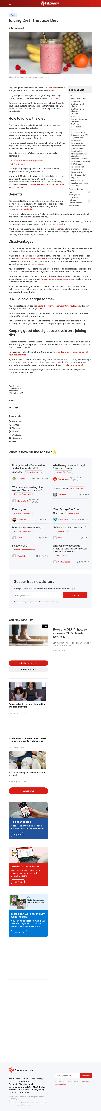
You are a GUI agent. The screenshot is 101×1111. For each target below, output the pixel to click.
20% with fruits (18, 164)
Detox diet (76, 126)
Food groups (74, 194)
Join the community (28, 663)
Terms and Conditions (19, 1092)
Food (71, 192)
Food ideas (74, 197)
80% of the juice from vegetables (27, 160)
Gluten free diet (78, 132)
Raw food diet (77, 172)
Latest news (28, 791)
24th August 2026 (17, 713)
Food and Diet (76, 89)
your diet (53, 98)
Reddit (15, 431)
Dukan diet (75, 129)
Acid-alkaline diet (78, 98)
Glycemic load (77, 137)
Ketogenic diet (77, 143)
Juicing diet (76, 140)
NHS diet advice (78, 164)
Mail (14, 441)
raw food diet (50, 87)
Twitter (15, 425)
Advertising (37, 1078)
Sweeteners (74, 205)
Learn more (19, 932)
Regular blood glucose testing (55, 279)
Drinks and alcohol (76, 189)
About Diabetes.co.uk (19, 1078)
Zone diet (75, 185)
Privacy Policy (52, 602)
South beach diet (78, 175)
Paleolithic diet (77, 167)
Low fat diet (76, 151)
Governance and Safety (20, 1087)
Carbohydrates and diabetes (79, 120)
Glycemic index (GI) (79, 135)
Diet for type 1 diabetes (77, 105)
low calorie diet (26, 209)
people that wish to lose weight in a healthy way (58, 306)
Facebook (17, 421)
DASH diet (75, 124)
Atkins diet (75, 116)
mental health (58, 224)
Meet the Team (40, 1087)
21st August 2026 (17, 747)
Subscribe (75, 595)
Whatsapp (16, 435)
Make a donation (28, 669)
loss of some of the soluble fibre (32, 258)
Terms (41, 602)
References (23, 1089)
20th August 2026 (17, 781)
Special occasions (76, 202)
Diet (13, 15)
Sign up (17, 834)
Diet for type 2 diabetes (77, 110)
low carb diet (77, 365)
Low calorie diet (78, 145)
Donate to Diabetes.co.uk (21, 1084)
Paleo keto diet (77, 169)
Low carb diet (77, 148)
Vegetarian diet (77, 180)
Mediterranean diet (79, 158)
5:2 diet (74, 113)
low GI (65, 365)
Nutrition (72, 200)
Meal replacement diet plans (79, 155)
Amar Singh (13, 408)
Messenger (17, 438)
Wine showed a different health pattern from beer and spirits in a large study (28, 739)
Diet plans (75, 101)
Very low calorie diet (80, 183)
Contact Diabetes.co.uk (20, 1081)
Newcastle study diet (80, 161)
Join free (18, 882)
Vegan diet (75, 177)
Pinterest (16, 428)
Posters (12, 1089)
